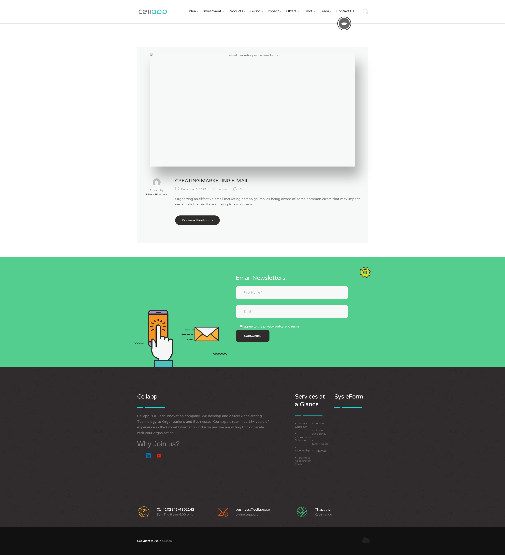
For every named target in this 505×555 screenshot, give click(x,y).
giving (256, 11)
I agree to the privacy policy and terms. (271, 327)
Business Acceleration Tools (303, 461)
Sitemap (321, 451)
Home (320, 423)
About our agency (319, 432)
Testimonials (320, 444)
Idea (193, 11)
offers (292, 11)
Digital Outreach (301, 425)
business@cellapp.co (253, 509)
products (237, 11)
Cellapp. (167, 541)
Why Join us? (158, 444)
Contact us (345, 11)
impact (274, 11)
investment (213, 11)
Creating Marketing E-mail (212, 181)
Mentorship (302, 450)
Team (325, 11)
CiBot (309, 11)
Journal (222, 189)
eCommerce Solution (303, 438)
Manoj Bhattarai (156, 194)
